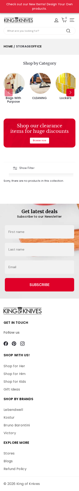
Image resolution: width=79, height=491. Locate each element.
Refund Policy (15, 468)
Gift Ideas (12, 389)
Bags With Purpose (13, 100)
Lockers (65, 98)
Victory (10, 433)
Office (36, 46)
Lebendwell (13, 409)
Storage (23, 46)
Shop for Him (15, 373)
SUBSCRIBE (39, 284)
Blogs (8, 461)
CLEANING (39, 98)
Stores (9, 453)
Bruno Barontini (17, 425)
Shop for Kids (15, 381)
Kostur (9, 417)
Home (8, 46)
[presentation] (9, 92)
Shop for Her (14, 366)
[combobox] (39, 31)
